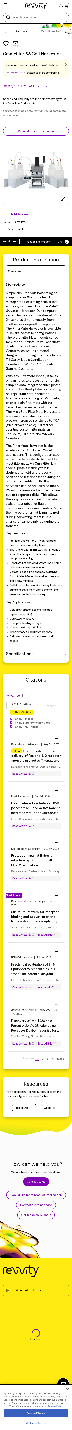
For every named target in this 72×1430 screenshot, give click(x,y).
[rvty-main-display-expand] (63, 199)
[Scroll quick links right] (64, 241)
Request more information (36, 131)
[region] (36, 1407)
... (5, 32)
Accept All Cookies (36, 1413)
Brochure (24, 1108)
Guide (50, 1108)
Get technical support (36, 1215)
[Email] (15, 46)
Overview (14, 271)
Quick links (10, 241)
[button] (61, 5)
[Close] (68, 1389)
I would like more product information (36, 1195)
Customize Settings (36, 1423)
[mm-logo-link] (36, 6)
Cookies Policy (55, 1406)
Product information (37, 242)
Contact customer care (36, 1205)
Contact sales (36, 1181)
